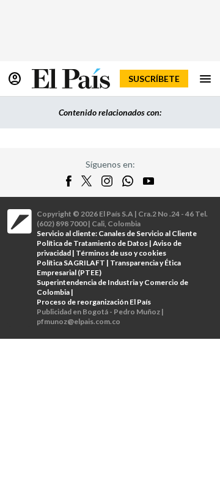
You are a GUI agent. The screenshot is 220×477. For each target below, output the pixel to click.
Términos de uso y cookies (121, 252)
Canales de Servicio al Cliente (147, 233)
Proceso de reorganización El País (94, 301)
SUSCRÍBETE (154, 78)
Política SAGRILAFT (71, 262)
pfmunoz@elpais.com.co (78, 321)
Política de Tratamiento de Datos (92, 243)
